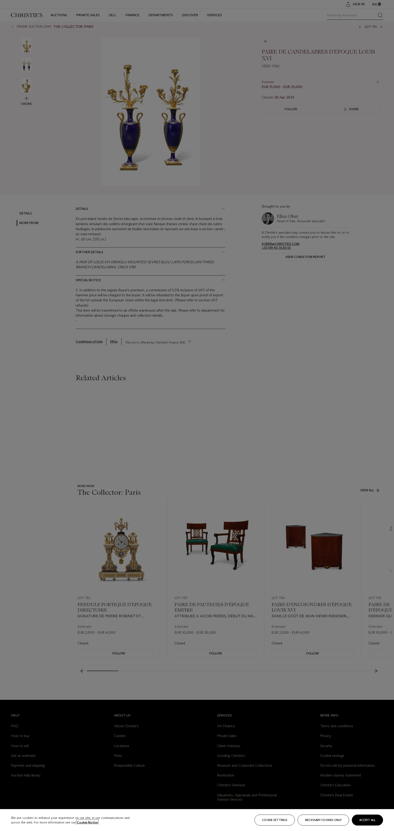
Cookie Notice (87, 822)
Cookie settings (274, 820)
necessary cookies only (323, 820)
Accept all (367, 820)
